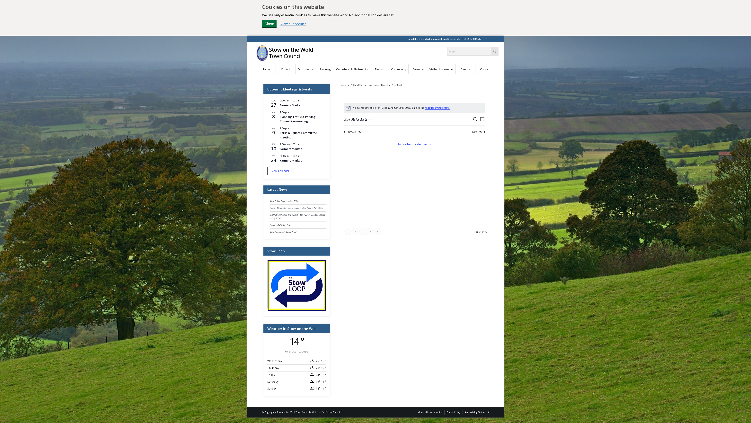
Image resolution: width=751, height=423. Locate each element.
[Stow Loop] (296, 310)
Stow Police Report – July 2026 (284, 200)
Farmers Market (291, 105)
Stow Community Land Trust (283, 231)
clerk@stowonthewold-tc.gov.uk (442, 38)
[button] (285, 69)
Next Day (477, 132)
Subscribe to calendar (412, 144)
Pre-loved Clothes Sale (280, 225)
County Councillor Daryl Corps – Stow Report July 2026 (296, 207)
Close (269, 24)
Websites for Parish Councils (326, 412)
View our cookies (293, 24)
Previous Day (354, 132)
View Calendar (280, 171)
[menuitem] (266, 69)
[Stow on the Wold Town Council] (284, 53)
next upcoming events (437, 107)
